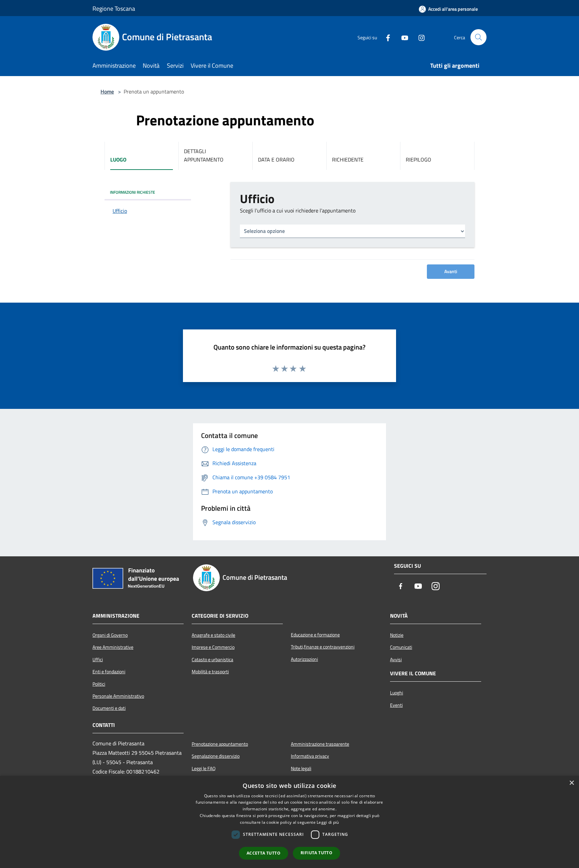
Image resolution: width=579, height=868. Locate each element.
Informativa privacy (310, 756)
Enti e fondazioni (108, 671)
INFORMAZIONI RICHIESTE (132, 192)
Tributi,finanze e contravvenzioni (323, 646)
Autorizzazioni (304, 659)
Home (107, 91)
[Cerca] (478, 37)
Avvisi (396, 659)
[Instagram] (419, 37)
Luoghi (396, 692)
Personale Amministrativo (118, 696)
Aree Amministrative (112, 647)
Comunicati (401, 647)
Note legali (301, 768)
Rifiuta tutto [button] (316, 853)
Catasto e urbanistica (212, 659)
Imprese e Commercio (213, 647)
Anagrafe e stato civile (213, 635)
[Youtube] (402, 37)
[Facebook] (385, 37)
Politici (98, 684)
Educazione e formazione (315, 634)
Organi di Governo (110, 635)
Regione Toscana (113, 8)
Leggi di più (328, 822)
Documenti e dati (109, 708)
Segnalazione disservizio (216, 756)
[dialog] (289, 822)
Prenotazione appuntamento (220, 744)
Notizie (396, 635)
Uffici (97, 659)
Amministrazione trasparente (320, 744)
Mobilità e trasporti (210, 671)
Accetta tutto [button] (263, 853)
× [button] (571, 783)
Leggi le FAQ (203, 768)
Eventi (396, 705)
